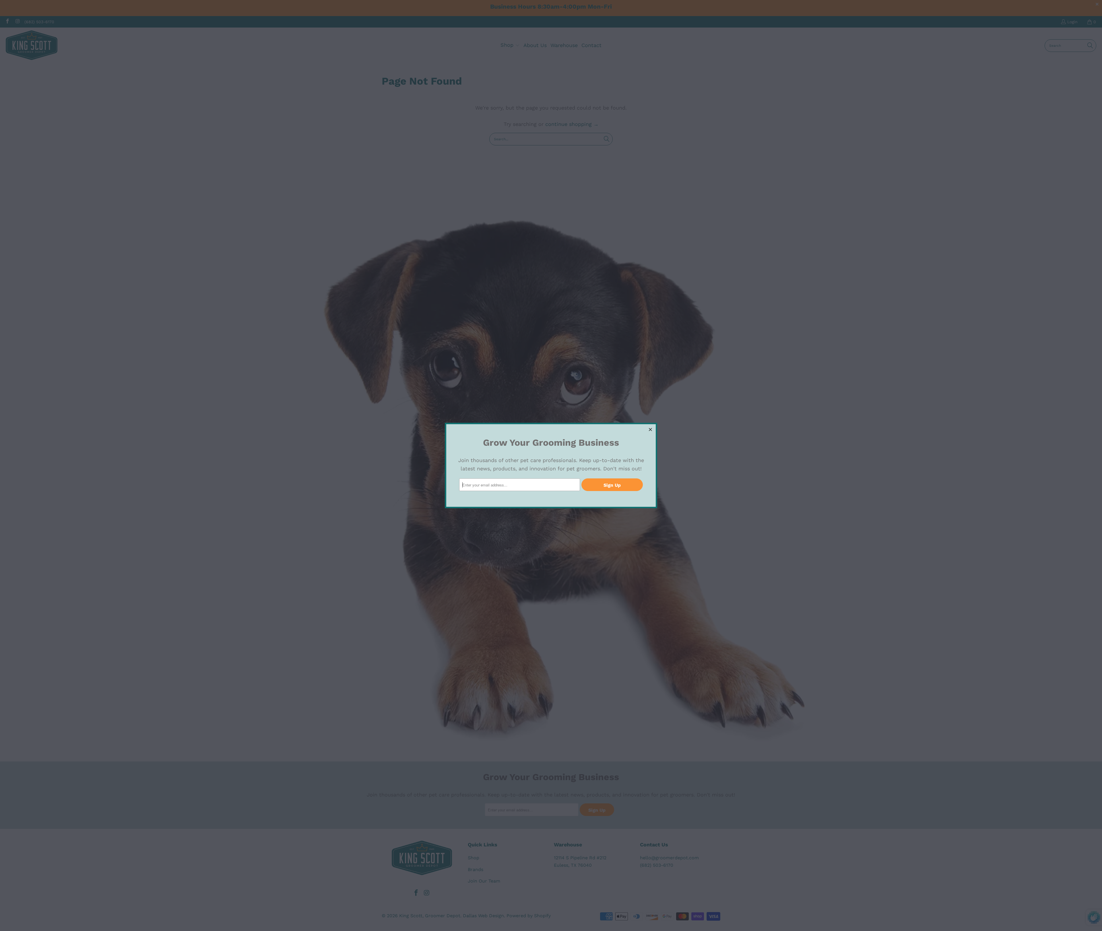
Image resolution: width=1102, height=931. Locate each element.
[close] (650, 429)
